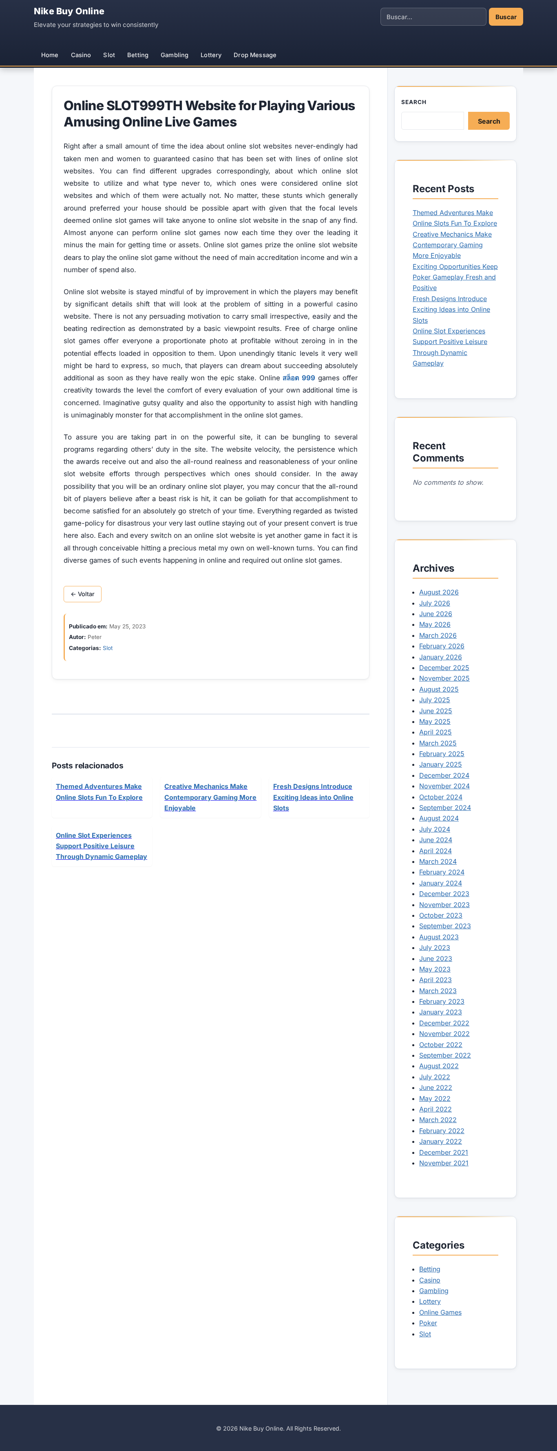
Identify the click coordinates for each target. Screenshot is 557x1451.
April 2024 (435, 851)
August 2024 (439, 818)
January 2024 (440, 883)
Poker (428, 1323)
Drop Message (255, 55)
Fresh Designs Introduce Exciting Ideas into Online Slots (451, 309)
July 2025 (434, 700)
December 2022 (444, 1023)
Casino (81, 55)
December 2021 (443, 1152)
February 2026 (441, 646)
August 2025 (439, 689)
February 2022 (441, 1131)
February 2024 (441, 872)
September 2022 (445, 1055)
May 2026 (435, 624)
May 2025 (435, 721)
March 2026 (438, 635)
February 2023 (441, 1001)
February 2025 (441, 754)
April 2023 (435, 980)
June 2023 (435, 958)
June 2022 (435, 1087)
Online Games (440, 1312)
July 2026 (434, 603)
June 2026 (435, 614)
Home (50, 55)
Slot (109, 55)
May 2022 (435, 1098)
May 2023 (435, 969)
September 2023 (445, 926)
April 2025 (435, 732)
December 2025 (444, 667)
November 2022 (444, 1033)
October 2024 (440, 797)
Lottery (211, 55)
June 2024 (435, 840)
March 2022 (438, 1120)
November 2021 (444, 1163)
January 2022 (440, 1141)
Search (414, 102)
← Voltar (83, 594)
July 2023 (434, 947)
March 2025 (438, 743)
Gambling (174, 55)
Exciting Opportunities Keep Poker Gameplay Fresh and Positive (455, 277)
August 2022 (439, 1066)
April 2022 (435, 1109)
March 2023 (438, 991)
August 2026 (439, 592)
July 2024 (434, 829)
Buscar (506, 17)
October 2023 (440, 915)
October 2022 (440, 1045)
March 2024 (438, 861)
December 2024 (444, 775)
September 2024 (445, 807)
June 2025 (435, 711)
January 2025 (440, 764)
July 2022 (434, 1077)
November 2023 (444, 905)
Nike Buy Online (69, 11)
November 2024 (444, 786)
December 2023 (444, 894)
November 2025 (444, 678)
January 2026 (440, 657)
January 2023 (440, 1012)
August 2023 (439, 937)
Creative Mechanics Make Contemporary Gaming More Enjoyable (452, 245)
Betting (137, 55)
